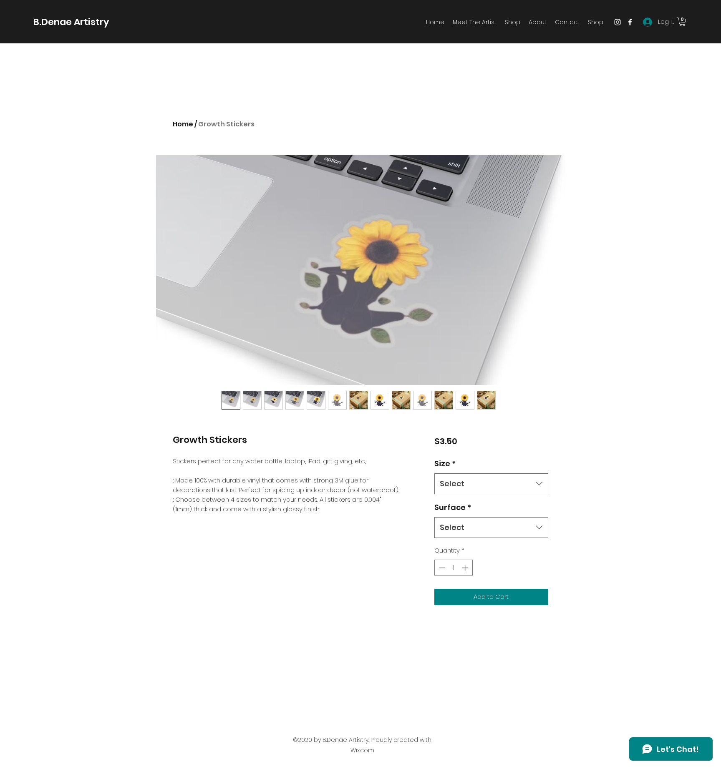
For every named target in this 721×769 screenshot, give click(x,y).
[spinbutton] (453, 567)
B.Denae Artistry (71, 21)
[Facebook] (630, 22)
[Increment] (465, 567)
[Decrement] (441, 567)
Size (445, 463)
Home (183, 124)
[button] (682, 22)
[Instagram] (617, 22)
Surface (452, 507)
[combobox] (491, 483)
